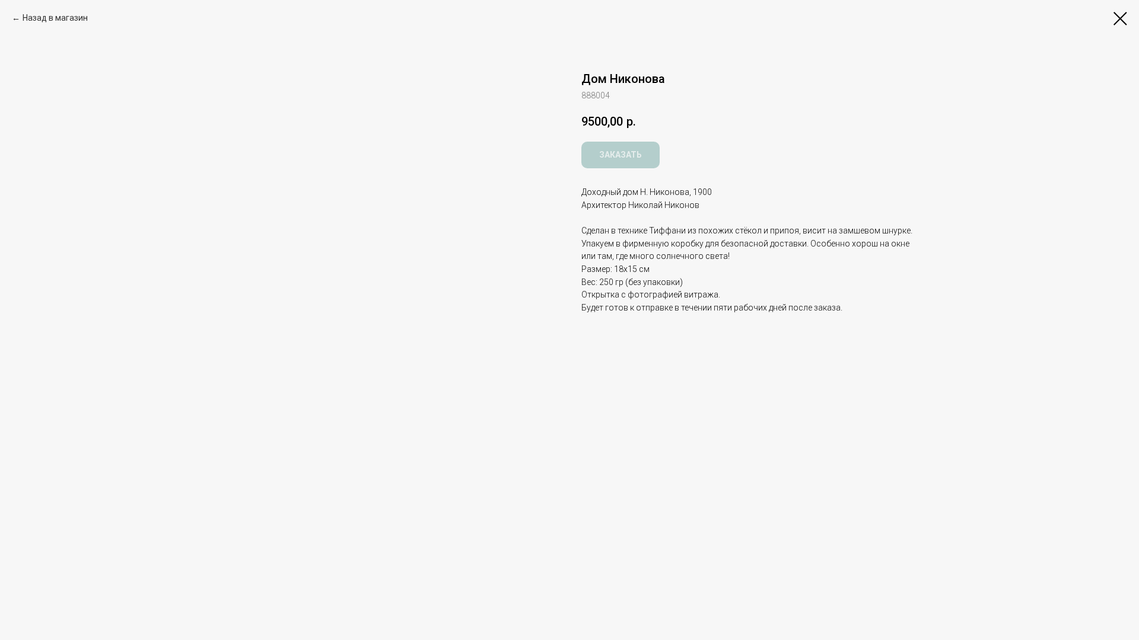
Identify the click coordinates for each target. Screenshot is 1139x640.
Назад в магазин (55, 18)
